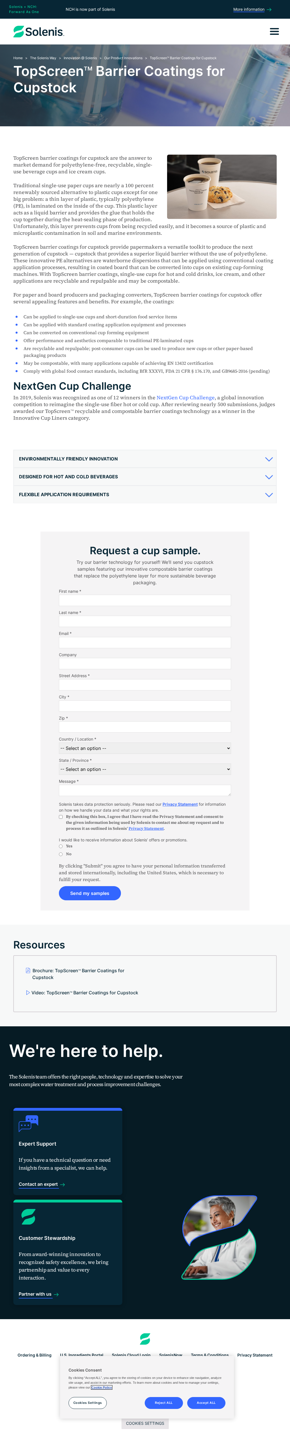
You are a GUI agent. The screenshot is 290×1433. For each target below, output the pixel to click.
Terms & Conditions (210, 1355)
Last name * (70, 612)
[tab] (145, 459)
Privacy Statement (180, 804)
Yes (69, 846)
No (68, 854)
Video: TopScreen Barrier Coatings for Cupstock (84, 992)
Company (68, 654)
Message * (69, 781)
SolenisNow (170, 1355)
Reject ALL (164, 1403)
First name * (70, 591)
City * (64, 696)
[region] (147, 1387)
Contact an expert (39, 1184)
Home (18, 58)
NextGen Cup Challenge (186, 397)
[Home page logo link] (145, 1339)
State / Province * (75, 760)
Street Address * (74, 675)
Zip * (63, 718)
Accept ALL (206, 1403)
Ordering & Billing (35, 1355)
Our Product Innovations (123, 58)
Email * (65, 633)
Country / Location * (77, 739)
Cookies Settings (145, 1423)
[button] (144, 459)
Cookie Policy (101, 1387)
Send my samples (90, 893)
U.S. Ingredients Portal (81, 1355)
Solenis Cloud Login (131, 1355)
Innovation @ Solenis (80, 58)
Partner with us (36, 1294)
